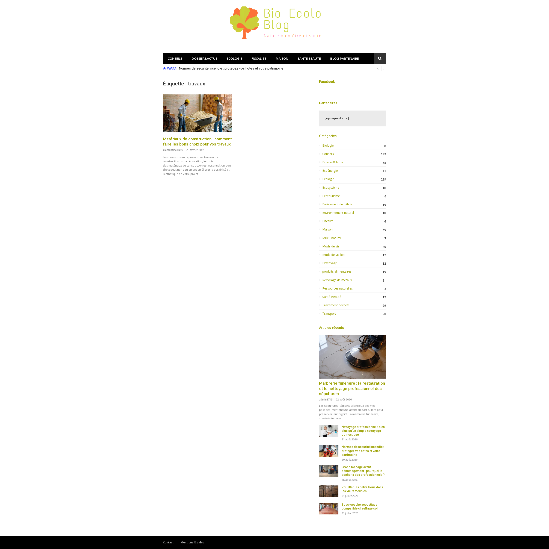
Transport (329, 313)
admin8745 (326, 399)
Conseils (175, 58)
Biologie (328, 145)
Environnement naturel (338, 213)
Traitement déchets (336, 305)
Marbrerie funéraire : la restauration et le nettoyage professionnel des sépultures (352, 388)
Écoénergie (330, 171)
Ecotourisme (331, 196)
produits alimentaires (336, 271)
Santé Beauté (309, 58)
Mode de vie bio (333, 255)
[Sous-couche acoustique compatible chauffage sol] (328, 508)
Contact (168, 542)
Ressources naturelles (337, 288)
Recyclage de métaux (337, 280)
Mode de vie (330, 246)
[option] (282, 68)
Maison (282, 58)
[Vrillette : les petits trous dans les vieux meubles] (328, 491)
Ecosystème (330, 188)
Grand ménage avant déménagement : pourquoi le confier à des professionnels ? (363, 470)
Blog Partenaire (344, 58)
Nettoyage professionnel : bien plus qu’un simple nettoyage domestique (363, 430)
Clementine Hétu (173, 150)
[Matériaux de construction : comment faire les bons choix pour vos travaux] (197, 113)
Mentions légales (192, 542)
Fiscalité (259, 58)
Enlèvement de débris (337, 204)
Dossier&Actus (204, 58)
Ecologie (234, 58)
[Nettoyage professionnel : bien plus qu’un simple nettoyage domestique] (328, 431)
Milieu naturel (331, 238)
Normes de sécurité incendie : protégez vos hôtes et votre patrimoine (231, 68)
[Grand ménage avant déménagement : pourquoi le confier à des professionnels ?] (328, 471)
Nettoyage (329, 263)
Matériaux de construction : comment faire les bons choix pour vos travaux (197, 141)
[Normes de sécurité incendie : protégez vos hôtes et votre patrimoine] (328, 451)
